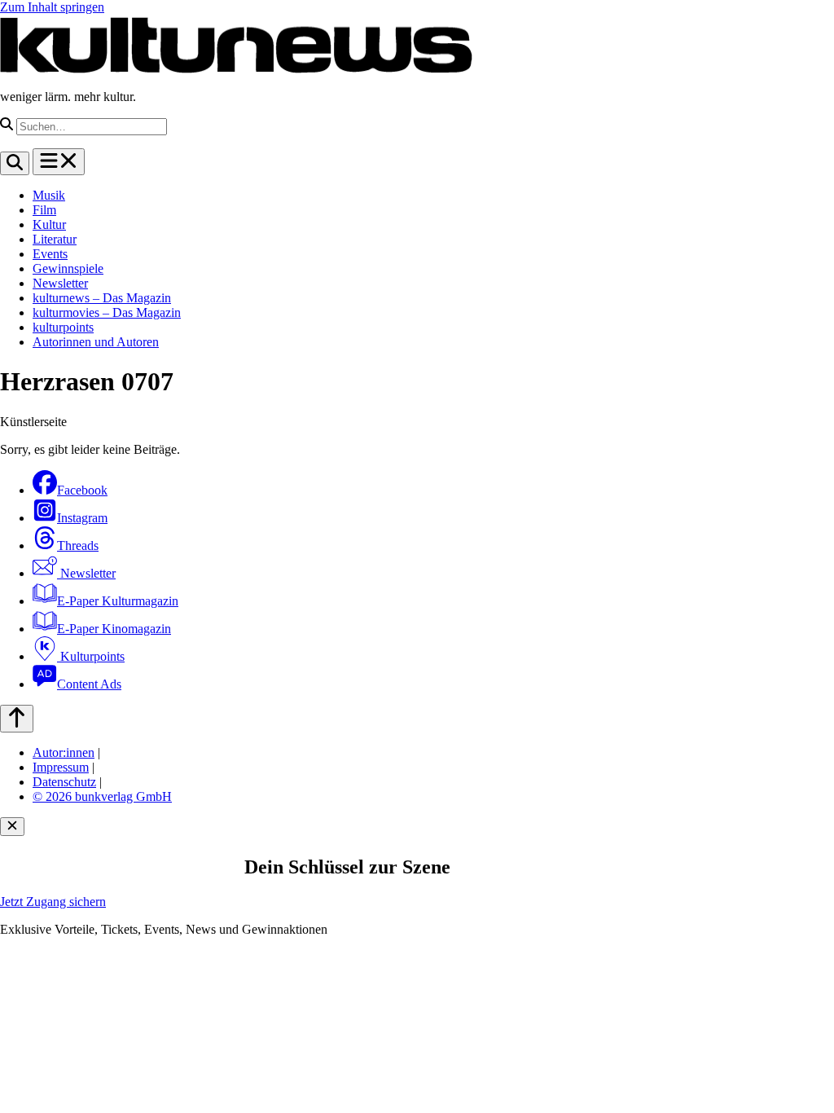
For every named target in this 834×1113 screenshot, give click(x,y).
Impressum (61, 767)
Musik (49, 195)
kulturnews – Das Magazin (102, 298)
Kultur (49, 224)
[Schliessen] (12, 826)
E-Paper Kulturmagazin (117, 601)
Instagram (82, 518)
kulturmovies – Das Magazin (107, 312)
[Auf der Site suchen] (14, 163)
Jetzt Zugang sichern (53, 901)
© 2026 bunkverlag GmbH (102, 796)
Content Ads (89, 684)
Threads (78, 545)
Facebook (82, 490)
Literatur (55, 239)
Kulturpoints (91, 656)
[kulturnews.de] (236, 69)
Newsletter (60, 283)
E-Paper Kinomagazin (114, 629)
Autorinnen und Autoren (96, 342)
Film (44, 210)
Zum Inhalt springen (52, 7)
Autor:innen (63, 752)
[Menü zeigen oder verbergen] (59, 161)
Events (50, 254)
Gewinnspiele (68, 268)
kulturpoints (63, 327)
